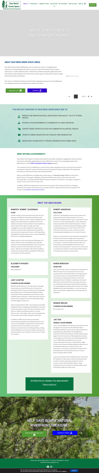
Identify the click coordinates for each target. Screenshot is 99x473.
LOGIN (67, 460)
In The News (63, 3)
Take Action (72, 3)
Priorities (33, 3)
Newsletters (44, 3)
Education (53, 3)
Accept (74, 470)
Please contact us (49, 384)
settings (64, 471)
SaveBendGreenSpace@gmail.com (49, 462)
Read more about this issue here (34, 189)
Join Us (80, 3)
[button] (28, 3)
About (25, 3)
